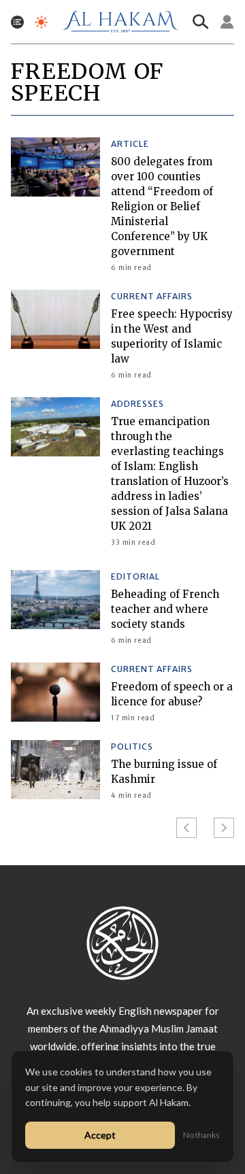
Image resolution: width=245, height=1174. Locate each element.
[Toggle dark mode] (41, 22)
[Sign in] (227, 22)
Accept (100, 1135)
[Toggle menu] (17, 22)
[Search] (201, 22)
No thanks (201, 1135)
